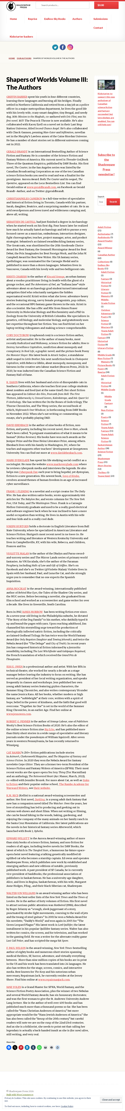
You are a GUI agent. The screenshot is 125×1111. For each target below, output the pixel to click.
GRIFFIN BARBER (16, 96)
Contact (98, 27)
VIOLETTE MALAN (17, 553)
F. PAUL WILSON (16, 947)
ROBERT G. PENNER (18, 721)
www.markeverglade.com (62, 464)
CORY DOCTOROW (17, 335)
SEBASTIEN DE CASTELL (21, 221)
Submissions (100, 18)
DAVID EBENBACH (17, 425)
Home (13, 18)
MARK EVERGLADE (17, 460)
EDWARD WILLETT (18, 838)
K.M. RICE (12, 795)
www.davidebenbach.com (66, 452)
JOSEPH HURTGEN (17, 526)
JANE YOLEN (13, 987)
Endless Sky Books (55, 18)
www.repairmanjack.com (54, 979)
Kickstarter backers (21, 36)
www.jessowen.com (18, 713)
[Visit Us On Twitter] (55, 47)
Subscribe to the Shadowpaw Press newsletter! (106, 164)
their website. (42, 788)
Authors (77, 18)
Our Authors (24, 58)
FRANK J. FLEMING (17, 491)
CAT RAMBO (13, 752)
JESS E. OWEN (14, 666)
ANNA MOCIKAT (16, 588)
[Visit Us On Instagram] (70, 47)
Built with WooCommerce (19, 1094)
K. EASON (12, 382)
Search (101, 196)
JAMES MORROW (32, 611)
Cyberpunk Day (28, 472)
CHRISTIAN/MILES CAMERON (24, 198)
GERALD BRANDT (17, 151)
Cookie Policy (67, 1106)
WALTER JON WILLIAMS (21, 893)
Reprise (32, 18)
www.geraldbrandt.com (41, 187)
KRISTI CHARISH (16, 276)
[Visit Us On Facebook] (62, 47)
